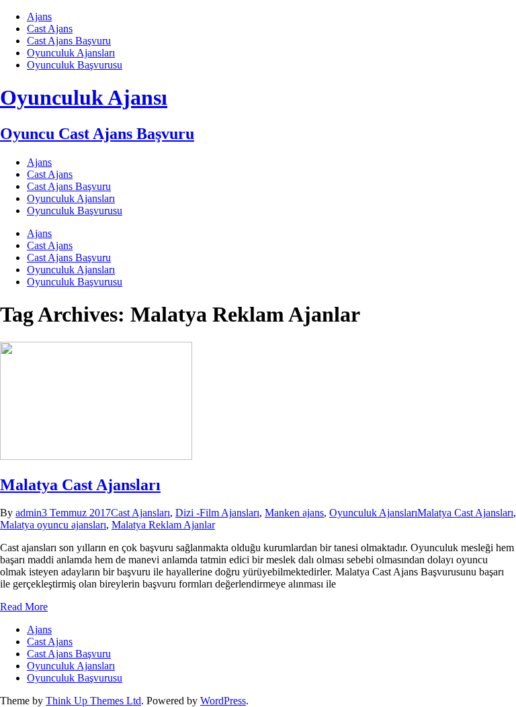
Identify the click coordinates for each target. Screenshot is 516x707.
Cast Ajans (50, 28)
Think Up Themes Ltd (93, 700)
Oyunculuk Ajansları (71, 52)
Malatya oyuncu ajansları (53, 524)
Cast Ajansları (140, 512)
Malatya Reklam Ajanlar (163, 524)
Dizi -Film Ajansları (217, 512)
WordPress (223, 700)
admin (28, 512)
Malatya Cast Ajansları (80, 484)
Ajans (39, 16)
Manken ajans (294, 512)
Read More (24, 606)
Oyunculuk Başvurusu (74, 64)
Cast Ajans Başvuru (69, 40)
